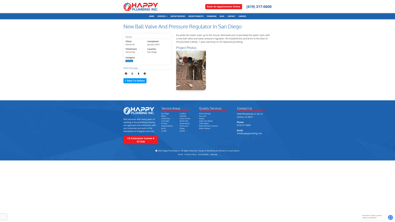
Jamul (163, 128)
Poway (182, 128)
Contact (231, 16)
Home (151, 16)
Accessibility (203, 154)
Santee (182, 131)
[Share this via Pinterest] (144, 73)
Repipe (201, 118)
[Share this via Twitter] (132, 73)
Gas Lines (202, 116)
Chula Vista (165, 118)
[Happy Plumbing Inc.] (140, 6)
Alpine (163, 116)
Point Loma (184, 126)
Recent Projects (196, 16)
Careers (242, 16)
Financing (211, 16)
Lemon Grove (185, 118)
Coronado (165, 121)
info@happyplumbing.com (249, 133)
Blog (222, 16)
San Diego (165, 113)
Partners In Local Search (228, 150)
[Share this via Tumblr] (138, 73)
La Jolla (164, 131)
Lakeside (183, 116)
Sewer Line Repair (206, 121)
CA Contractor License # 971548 (140, 140)
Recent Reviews (178, 16)
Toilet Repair (204, 123)
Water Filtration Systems (208, 126)
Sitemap (213, 154)
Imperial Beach (167, 126)
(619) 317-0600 (244, 125)
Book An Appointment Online (223, 6)
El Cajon (164, 123)
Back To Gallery (136, 80)
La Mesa (183, 113)
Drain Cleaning (204, 113)
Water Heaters (204, 128)
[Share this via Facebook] (126, 73)
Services (161, 16)
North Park (184, 121)
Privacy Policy (190, 154)
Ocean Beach (185, 123)
